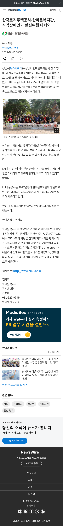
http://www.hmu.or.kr (27, 271)
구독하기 (54, 352)
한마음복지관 (10, 47)
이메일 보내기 (10, 302)
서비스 (31, 480)
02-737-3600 (32, 500)
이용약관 (36, 521)
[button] (4, 58)
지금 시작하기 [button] (13, 440)
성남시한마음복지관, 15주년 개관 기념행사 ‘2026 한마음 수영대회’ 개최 (40, 375)
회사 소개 (25, 521)
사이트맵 (46, 521)
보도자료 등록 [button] (31, 463)
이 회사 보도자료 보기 (14, 384)
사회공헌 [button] (44, 404)
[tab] (31, 473)
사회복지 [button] (18, 404)
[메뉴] (3, 10)
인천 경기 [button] (9, 410)
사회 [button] (6, 404)
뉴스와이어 (16, 68)
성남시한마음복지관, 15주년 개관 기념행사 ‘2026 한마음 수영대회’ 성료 (40, 362)
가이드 (31, 487)
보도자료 (31, 473)
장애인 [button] (31, 404)
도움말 (31, 494)
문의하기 (31, 505)
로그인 (16, 521)
